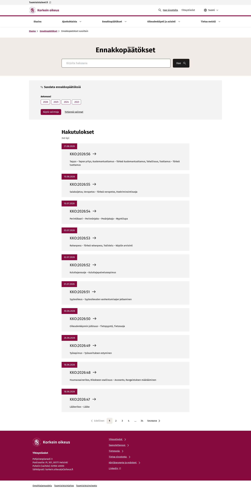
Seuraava (152, 420)
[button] (80, 21)
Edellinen (99, 420)
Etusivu (32, 31)
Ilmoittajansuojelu (42, 485)
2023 (76, 102)
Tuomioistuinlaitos (64, 485)
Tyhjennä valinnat (74, 112)
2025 (55, 102)
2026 (45, 102)
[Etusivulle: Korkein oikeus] (44, 10)
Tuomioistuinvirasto (86, 485)
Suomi (211, 10)
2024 (66, 102)
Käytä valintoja (51, 112)
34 (142, 420)
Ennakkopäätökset (48, 31)
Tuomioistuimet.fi (38, 2)
